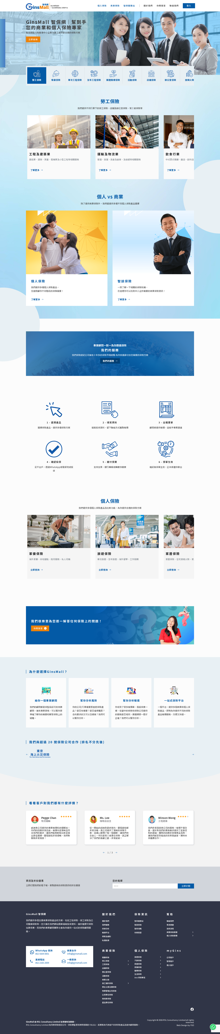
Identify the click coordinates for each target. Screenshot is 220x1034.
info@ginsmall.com (77, 953)
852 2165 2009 (42, 962)
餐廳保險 (105, 957)
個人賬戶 (170, 965)
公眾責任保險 (107, 994)
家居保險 (138, 964)
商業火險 (105, 979)
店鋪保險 (105, 968)
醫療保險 (138, 971)
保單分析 (105, 928)
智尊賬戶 (170, 961)
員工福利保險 (107, 983)
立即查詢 (33, 39)
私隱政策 (105, 940)
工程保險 (105, 964)
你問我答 (161, 5)
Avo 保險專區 (139, 977)
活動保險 (105, 976)
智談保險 (138, 925)
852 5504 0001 (42, 953)
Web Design (182, 1025)
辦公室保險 (106, 972)
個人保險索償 (172, 936)
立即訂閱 (186, 885)
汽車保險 (138, 960)
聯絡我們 (174, 5)
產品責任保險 (107, 1002)
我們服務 (105, 925)
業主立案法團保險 (109, 987)
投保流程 (170, 928)
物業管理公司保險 (109, 991)
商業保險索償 (172, 932)
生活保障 (138, 974)
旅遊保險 (138, 957)
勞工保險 (105, 961)
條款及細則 (106, 936)
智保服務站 (138, 921)
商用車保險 (106, 998)
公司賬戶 (170, 957)
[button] (189, 5)
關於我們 (148, 5)
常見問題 (170, 925)
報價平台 (105, 932)
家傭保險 (138, 967)
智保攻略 (138, 928)
